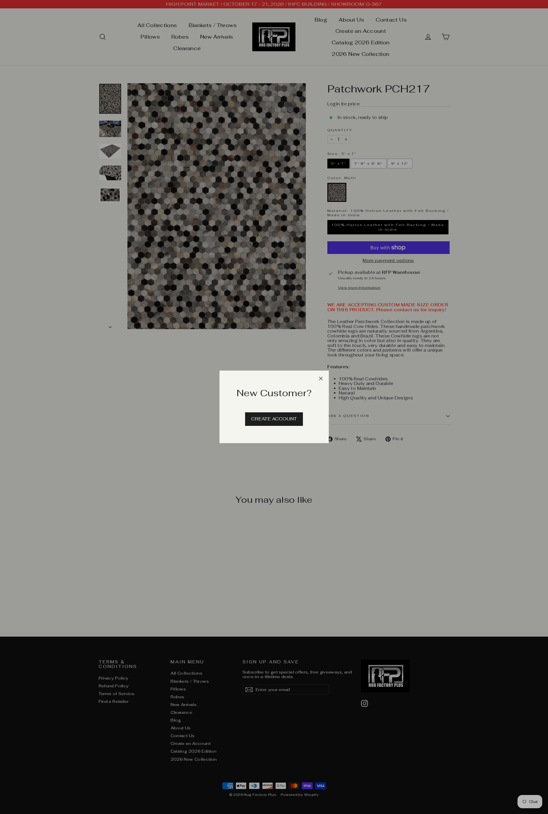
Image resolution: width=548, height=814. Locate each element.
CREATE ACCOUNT (274, 419)
